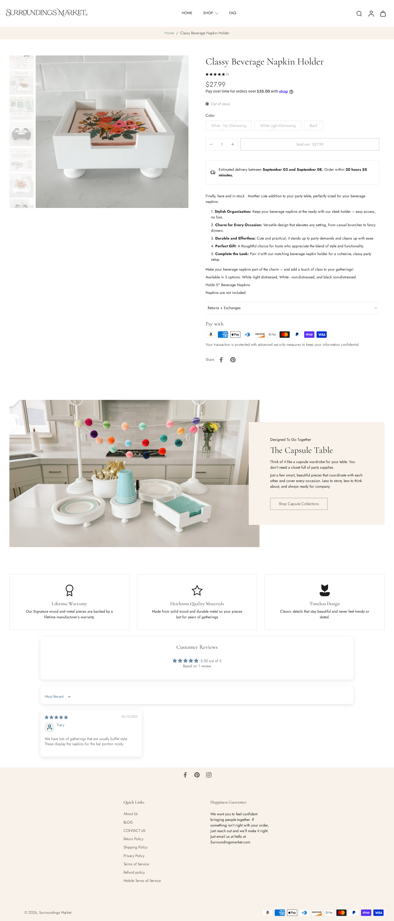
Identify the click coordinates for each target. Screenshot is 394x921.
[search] (359, 13)
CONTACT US (134, 830)
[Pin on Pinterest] (233, 360)
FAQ (232, 13)
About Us (131, 813)
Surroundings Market (55, 912)
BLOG (128, 822)
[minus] (211, 144)
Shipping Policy (135, 847)
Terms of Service (136, 863)
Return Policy (133, 839)
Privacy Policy (134, 855)
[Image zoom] (112, 131)
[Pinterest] (197, 775)
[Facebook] (185, 775)
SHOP (208, 13)
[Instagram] (209, 775)
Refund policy (134, 872)
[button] (309, 144)
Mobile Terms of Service (142, 880)
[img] (56, 717)
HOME (187, 13)
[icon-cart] (383, 13)
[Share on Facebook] (221, 360)
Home (169, 33)
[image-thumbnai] (21, 57)
